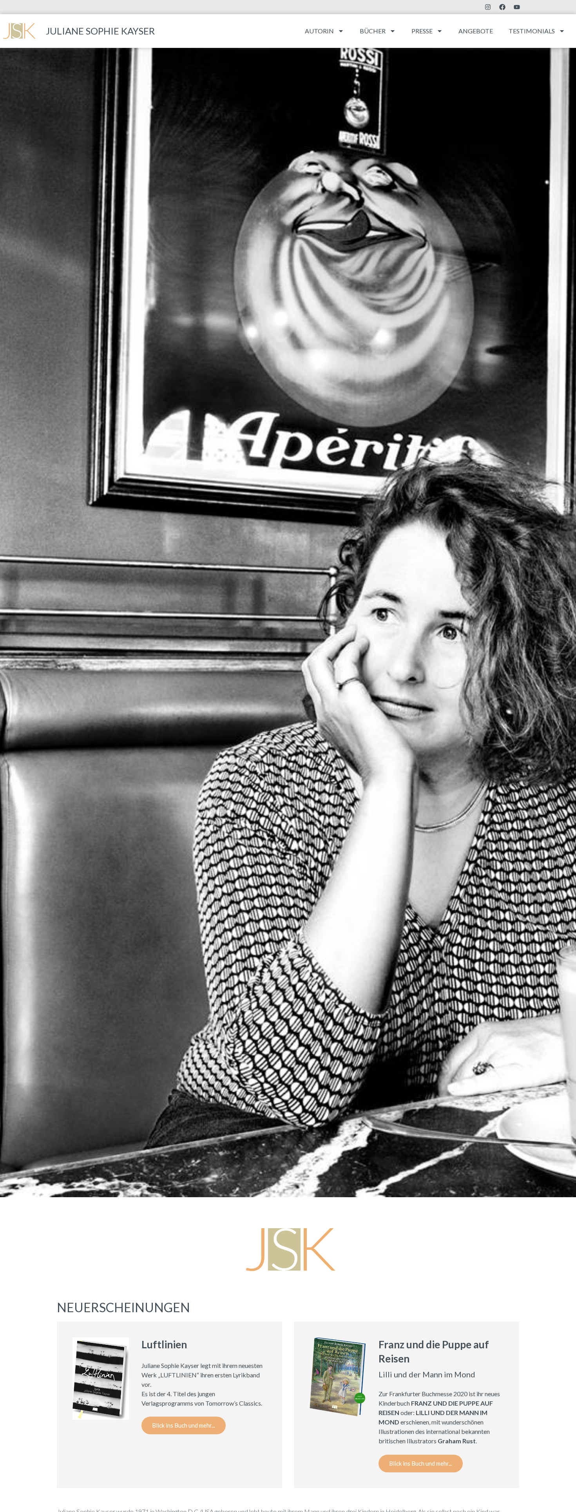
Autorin (319, 31)
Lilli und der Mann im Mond (427, 1374)
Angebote (475, 31)
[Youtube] (517, 7)
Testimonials (532, 31)
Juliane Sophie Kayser (100, 31)
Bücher (373, 31)
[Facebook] (502, 7)
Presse (422, 31)
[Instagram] (488, 7)
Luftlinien (164, 1344)
